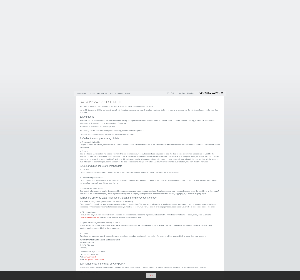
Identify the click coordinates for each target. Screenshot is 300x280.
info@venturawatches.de (89, 217)
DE (168, 93)
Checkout (191, 93)
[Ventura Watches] (211, 94)
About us (81, 93)
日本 (172, 93)
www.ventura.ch (90, 257)
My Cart (182, 93)
